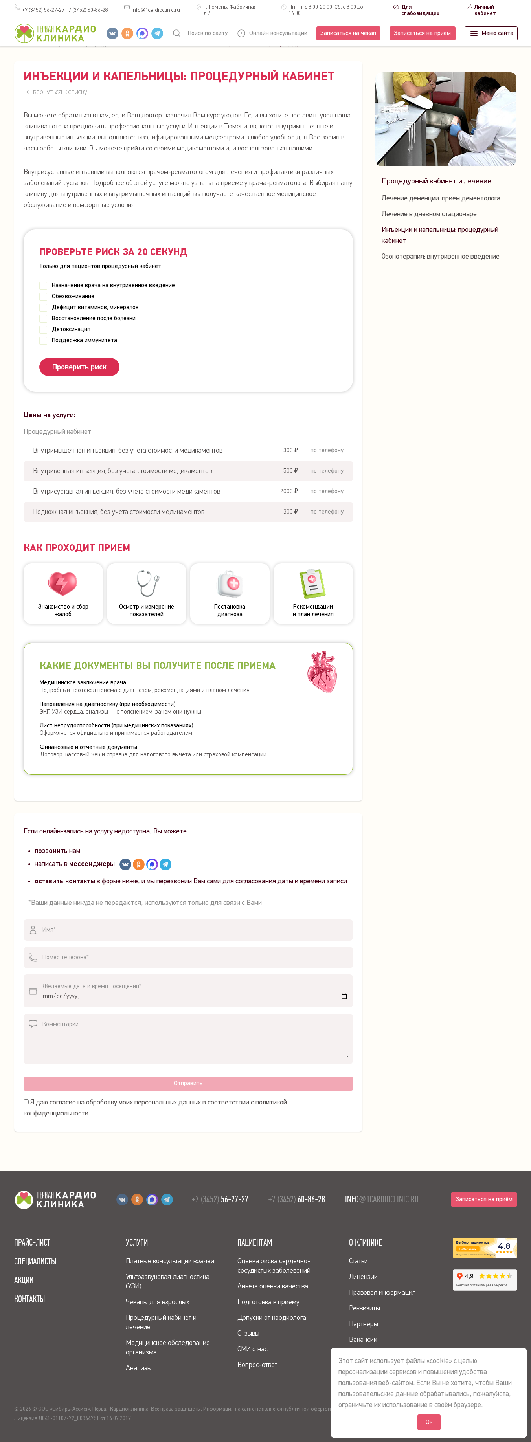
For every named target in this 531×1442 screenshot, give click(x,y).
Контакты (29, 1299)
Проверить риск (79, 367)
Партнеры (363, 1324)
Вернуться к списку (60, 91)
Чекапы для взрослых (157, 1302)
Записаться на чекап (348, 33)
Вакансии (363, 1339)
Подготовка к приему (268, 1302)
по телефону (327, 451)
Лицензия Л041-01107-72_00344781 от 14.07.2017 (72, 1418)
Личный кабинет (485, 10)
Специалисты (35, 1261)
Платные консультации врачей (170, 1261)
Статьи (358, 1261)
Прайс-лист (32, 1242)
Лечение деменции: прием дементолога (441, 198)
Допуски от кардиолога (271, 1317)
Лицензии (363, 1277)
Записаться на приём (422, 33)
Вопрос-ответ (257, 1365)
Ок (429, 1422)
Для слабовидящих (420, 10)
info (156, 10)
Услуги (137, 1242)
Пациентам (254, 1242)
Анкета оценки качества (272, 1286)
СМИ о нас (252, 1349)
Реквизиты (364, 1308)
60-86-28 (87, 10)
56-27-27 (220, 1199)
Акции (23, 1280)
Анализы (139, 1368)
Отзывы (248, 1333)
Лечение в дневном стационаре (429, 214)
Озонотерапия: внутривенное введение (441, 256)
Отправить (188, 1084)
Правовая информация (382, 1292)
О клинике (365, 1242)
